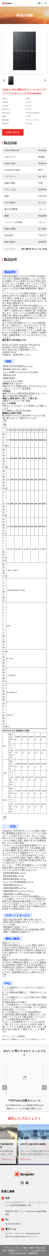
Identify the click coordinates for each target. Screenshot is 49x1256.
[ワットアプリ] (22, 1182)
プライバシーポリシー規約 (15, 1248)
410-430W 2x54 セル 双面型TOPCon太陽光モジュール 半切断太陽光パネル (24, 1107)
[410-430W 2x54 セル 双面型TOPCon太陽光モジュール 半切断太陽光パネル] (24, 1078)
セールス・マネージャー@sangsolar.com (23, 1233)
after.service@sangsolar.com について (21, 1236)
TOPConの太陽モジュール (24, 1100)
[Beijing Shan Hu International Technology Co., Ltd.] (7, 3)
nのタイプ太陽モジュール (13, 1037)
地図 (31, 1248)
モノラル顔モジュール (35, 1037)
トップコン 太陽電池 (16, 1034)
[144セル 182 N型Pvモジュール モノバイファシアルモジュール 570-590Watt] (24, 50)
